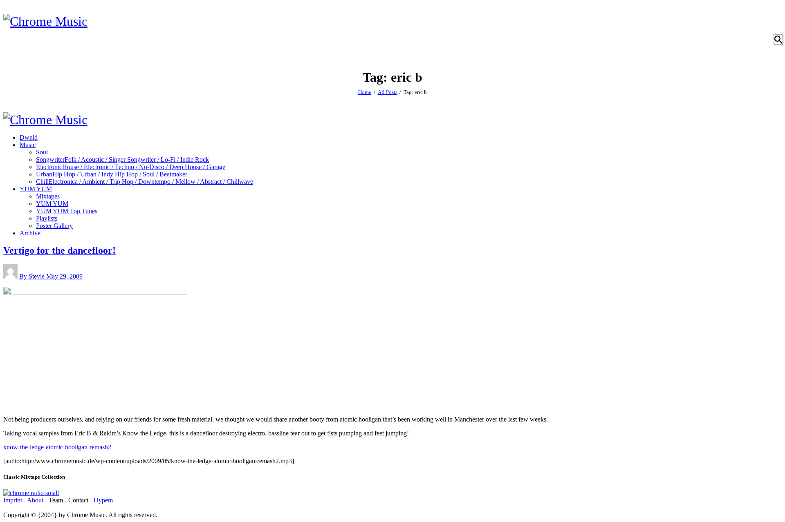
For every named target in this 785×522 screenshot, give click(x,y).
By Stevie (32, 276)
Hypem (103, 500)
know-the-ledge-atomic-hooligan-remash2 (57, 447)
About (35, 500)
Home (364, 92)
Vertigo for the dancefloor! (59, 250)
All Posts (387, 92)
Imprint (12, 500)
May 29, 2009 (64, 276)
